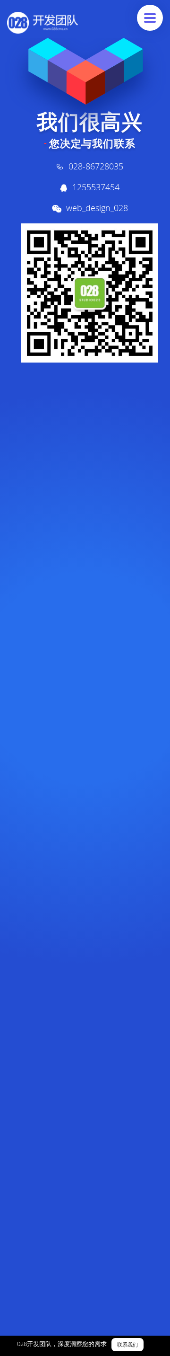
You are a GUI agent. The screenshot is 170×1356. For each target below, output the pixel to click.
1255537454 (95, 187)
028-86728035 (95, 166)
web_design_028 (97, 207)
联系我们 (127, 1344)
